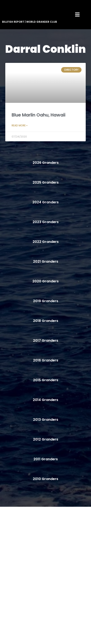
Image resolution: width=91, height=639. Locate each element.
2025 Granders (46, 182)
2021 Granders (45, 261)
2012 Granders (45, 439)
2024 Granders (45, 202)
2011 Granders (45, 459)
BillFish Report (13, 22)
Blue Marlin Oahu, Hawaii (38, 115)
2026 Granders (46, 162)
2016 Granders (45, 360)
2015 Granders (45, 380)
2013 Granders (45, 419)
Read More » (20, 125)
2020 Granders (45, 281)
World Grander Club (41, 22)
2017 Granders (45, 340)
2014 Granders (45, 399)
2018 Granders (45, 320)
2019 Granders (45, 301)
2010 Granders (45, 478)
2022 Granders (46, 241)
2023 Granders (46, 222)
